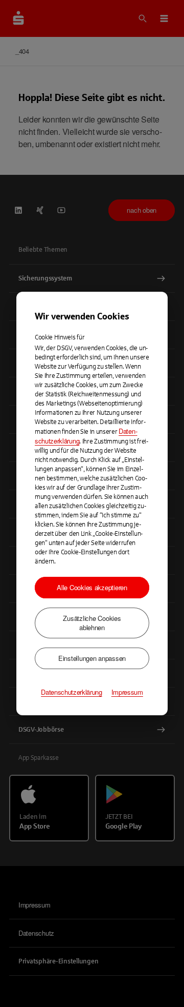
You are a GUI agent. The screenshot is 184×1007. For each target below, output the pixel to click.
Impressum (127, 692)
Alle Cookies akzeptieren (92, 587)
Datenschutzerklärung (71, 692)
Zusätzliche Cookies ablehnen (92, 622)
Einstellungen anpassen (92, 658)
